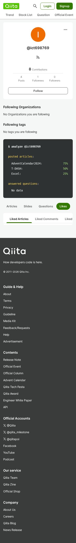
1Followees (38, 78)
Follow (38, 90)
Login (47, 6)
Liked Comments (46, 219)
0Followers (54, 78)
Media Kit (9, 321)
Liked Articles (19, 219)
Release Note (12, 359)
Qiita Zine (9, 484)
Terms (7, 300)
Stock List (25, 15)
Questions (46, 206)
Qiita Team (10, 477)
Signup (65, 6)
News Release (12, 530)
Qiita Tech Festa (14, 387)
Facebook (9, 446)
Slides (28, 206)
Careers (8, 516)
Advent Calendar (14, 380)
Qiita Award (10, 393)
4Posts (21, 78)
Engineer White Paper (17, 400)
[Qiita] (11, 6)
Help (6, 334)
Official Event (64, 15)
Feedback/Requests (16, 328)
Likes (63, 206)
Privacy (8, 307)
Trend (10, 15)
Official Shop (11, 491)
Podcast (8, 459)
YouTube (9, 452)
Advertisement (12, 341)
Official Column (13, 373)
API (5, 407)
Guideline (9, 314)
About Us (9, 509)
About (7, 294)
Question (43, 15)
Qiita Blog (9, 523)
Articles (11, 206)
